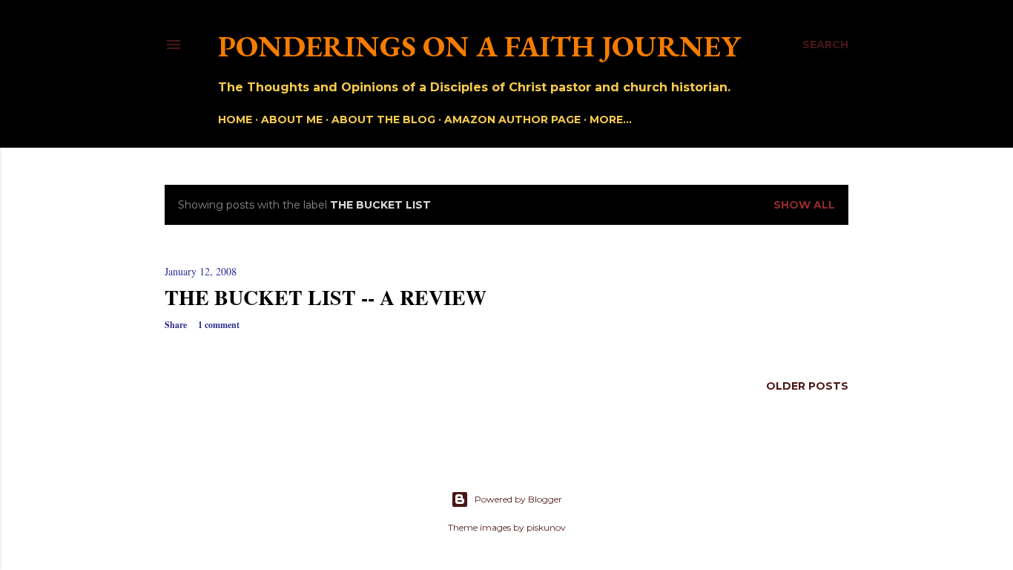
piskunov (546, 527)
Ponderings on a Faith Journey (479, 46)
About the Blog (383, 119)
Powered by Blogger (518, 499)
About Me (292, 119)
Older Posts (807, 386)
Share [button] (176, 324)
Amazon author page (512, 119)
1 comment (219, 324)
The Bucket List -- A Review (325, 297)
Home (235, 119)
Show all (804, 205)
